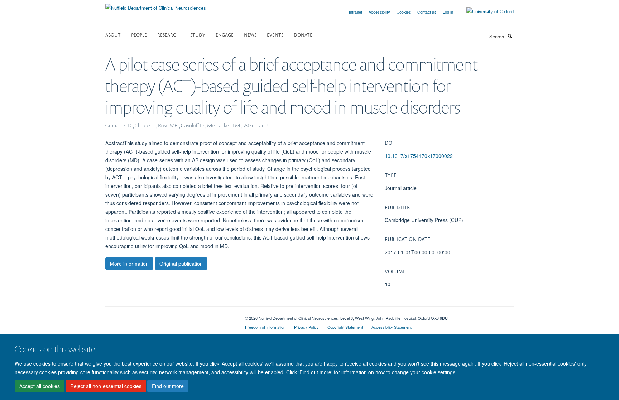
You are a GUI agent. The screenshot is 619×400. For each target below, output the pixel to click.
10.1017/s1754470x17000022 (419, 155)
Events (275, 34)
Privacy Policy (306, 327)
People (139, 34)
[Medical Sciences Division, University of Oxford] (169, 315)
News (250, 34)
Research (168, 34)
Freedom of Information (265, 327)
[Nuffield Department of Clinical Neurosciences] (155, 5)
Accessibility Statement (391, 327)
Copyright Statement (345, 327)
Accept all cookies (39, 386)
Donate (303, 34)
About (113, 34)
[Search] (510, 36)
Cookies (404, 12)
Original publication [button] (181, 263)
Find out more (168, 386)
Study (197, 34)
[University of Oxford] (485, 11)
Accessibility (379, 12)
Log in (448, 12)
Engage (225, 34)
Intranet (355, 12)
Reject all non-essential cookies (105, 386)
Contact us (426, 12)
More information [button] (129, 263)
